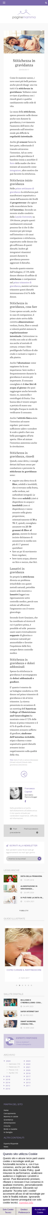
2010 (8, 1089)
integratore (15, 170)
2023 (28, 1061)
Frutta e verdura (24, 760)
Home (6, 1110)
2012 (8, 1086)
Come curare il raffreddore (24, 970)
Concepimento (10, 1113)
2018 (8, 1076)
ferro (12, 163)
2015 (28, 1079)
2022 (28, 1064)
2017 (28, 1076)
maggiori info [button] (26, 1202)
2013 (28, 1083)
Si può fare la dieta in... (32, 897)
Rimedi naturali (15, 762)
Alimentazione (10, 1123)
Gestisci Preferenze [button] (23, 1211)
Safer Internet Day (30, 1011)
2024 (8, 1061)
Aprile (13, 1073)
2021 (28, 1067)
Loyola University (23, 216)
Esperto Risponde (11, 1143)
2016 (8, 1079)
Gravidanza (23, 765)
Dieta (15, 760)
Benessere (34, 760)
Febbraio (14, 1067)
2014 (8, 1083)
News (6, 1146)
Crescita (7, 1126)
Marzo (13, 1070)
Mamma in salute (11, 1116)
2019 (28, 1073)
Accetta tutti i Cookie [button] (40, 1211)
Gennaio (14, 1064)
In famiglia (8, 1132)
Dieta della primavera (31, 876)
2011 (28, 1086)
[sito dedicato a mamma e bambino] (24, 14)
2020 (28, 1070)
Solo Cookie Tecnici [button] (8, 1211)
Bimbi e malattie (10, 1129)
